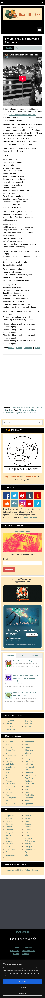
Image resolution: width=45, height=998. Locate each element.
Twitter (37, 348)
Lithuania (28, 838)
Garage (28, 759)
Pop (7, 778)
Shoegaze (29, 798)
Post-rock (29, 781)
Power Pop (10, 784)
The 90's (28, 727)
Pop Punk (29, 778)
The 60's (9, 724)
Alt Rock (9, 742)
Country (9, 747)
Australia (28, 816)
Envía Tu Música (28, 951)
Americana (29, 742)
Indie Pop (20, 407)
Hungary (9, 832)
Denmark (28, 824)
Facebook (28, 348)
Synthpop (29, 803)
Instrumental (30, 767)
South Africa (30, 849)
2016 (20, 410)
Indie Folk (10, 764)
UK (26, 855)
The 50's (28, 721)
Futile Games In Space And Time (22, 115)
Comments (10, 655)
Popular (35, 655)
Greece (13, 407)
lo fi (7, 772)
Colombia (9, 824)
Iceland (28, 832)
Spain (37, 407)
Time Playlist (11, 729)
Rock (8, 795)
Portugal (28, 847)
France (28, 827)
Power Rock (30, 784)
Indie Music (27, 413)
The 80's (9, 727)
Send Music (14, 951)
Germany (9, 830)
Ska (7, 801)
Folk (27, 756)
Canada (9, 821)
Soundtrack (10, 803)
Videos (10, 410)
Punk (27, 787)
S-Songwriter (29, 407)
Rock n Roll (30, 795)
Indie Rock (10, 767)
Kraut (27, 770)
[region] (22, 979)
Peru (8, 847)
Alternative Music (29, 410)
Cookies (35, 870)
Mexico (9, 841)
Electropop (10, 753)
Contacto (25, 954)
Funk (8, 759)
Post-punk (10, 781)
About (17, 948)
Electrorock (29, 753)
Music (34, 413)
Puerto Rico (10, 849)
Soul (27, 801)
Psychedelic (11, 787)
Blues (8, 744)
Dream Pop (10, 750)
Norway (28, 844)
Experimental (11, 756)
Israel (27, 835)
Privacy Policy (24, 870)
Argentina (10, 816)
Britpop (28, 744)
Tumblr (19, 348)
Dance (27, 747)
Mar (17, 48)
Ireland (8, 835)
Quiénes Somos (28, 948)
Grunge (9, 761)
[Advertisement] (22, 382)
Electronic (29, 750)
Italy (7, 838)
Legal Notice (12, 870)
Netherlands (30, 841)
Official (11, 348)
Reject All (22, 993)
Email (5, 559)
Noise (8, 775)
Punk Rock (10, 789)
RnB (27, 792)
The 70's (28, 724)
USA (8, 858)
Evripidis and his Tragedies (12, 413)
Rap (26, 789)
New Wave (29, 772)
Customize (22, 987)
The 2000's (10, 721)
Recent (22, 655)
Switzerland (10, 855)
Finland (9, 827)
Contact (16, 954)
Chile (27, 821)
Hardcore (29, 761)
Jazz (8, 770)
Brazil (27, 818)
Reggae (9, 792)
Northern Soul (30, 775)
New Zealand (11, 844)
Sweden (28, 852)
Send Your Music (22, 532)
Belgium (9, 818)
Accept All (22, 981)
